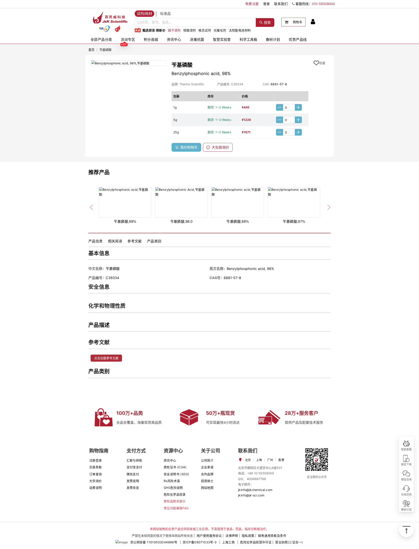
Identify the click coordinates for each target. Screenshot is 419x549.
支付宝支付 (134, 467)
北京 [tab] (248, 460)
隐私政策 (248, 535)
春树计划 (273, 39)
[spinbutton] (289, 107)
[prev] (92, 206)
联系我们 (281, 4)
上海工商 (228, 542)
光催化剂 (220, 30)
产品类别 (154, 241)
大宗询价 (95, 481)
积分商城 (151, 39)
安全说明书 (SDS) (176, 474)
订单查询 (95, 474)
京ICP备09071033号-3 (199, 542)
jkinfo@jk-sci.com (251, 495)
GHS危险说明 (173, 487)
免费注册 (252, 4)
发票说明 (133, 481)
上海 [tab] (259, 460)
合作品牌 (207, 474)
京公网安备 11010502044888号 (153, 542)
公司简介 (207, 460)
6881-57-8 (279, 84)
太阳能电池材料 (240, 30)
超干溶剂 (174, 30)
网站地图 (207, 487)
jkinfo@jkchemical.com (255, 490)
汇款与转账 (134, 460)
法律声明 (231, 535)
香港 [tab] (281, 460)
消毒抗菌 (197, 39)
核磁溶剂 (189, 30)
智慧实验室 (222, 39)
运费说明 (95, 487)
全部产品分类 (101, 39)
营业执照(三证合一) (289, 542)
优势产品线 (298, 39)
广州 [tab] (270, 460)
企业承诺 (207, 467)
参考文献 (134, 241)
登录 (266, 4)
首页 (91, 49)
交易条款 (95, 467)
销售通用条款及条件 (272, 535)
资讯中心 (174, 39)
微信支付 (133, 474)
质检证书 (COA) (175, 467)
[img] (104, 28)
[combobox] (195, 22)
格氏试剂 (204, 30)
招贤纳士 (207, 481)
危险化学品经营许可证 (255, 542)
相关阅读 (115, 241)
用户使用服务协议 (209, 535)
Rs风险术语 (172, 481)
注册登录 (95, 460)
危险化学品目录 (175, 494)
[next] (327, 206)
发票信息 (133, 487)
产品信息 (95, 241)
